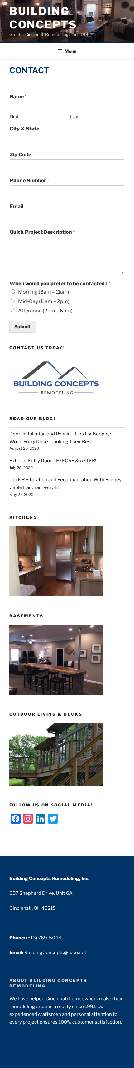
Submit (22, 327)
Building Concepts (43, 18)
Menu (70, 51)
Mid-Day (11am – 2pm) (43, 301)
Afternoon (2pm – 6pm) (45, 311)
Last (74, 116)
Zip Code (20, 155)
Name (18, 97)
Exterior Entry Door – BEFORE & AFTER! (52, 460)
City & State (24, 129)
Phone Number (29, 181)
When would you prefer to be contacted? (60, 284)
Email (18, 206)
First (14, 116)
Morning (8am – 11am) (43, 292)
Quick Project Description (42, 232)
